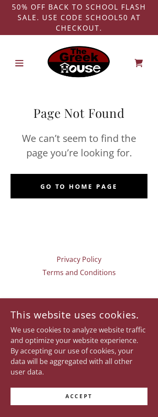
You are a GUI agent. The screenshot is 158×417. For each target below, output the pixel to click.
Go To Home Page (79, 186)
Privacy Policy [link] (79, 259)
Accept (78, 396)
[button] (21, 63)
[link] (79, 63)
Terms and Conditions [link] (79, 272)
